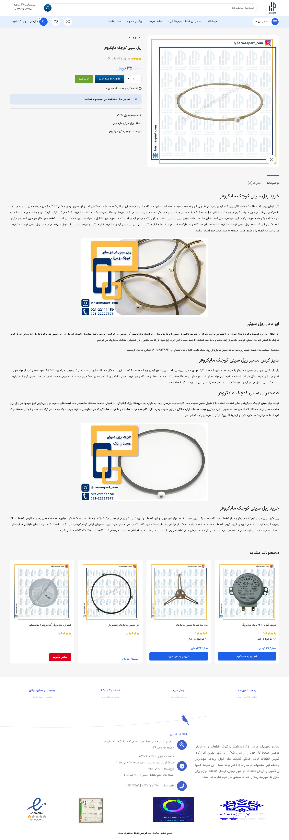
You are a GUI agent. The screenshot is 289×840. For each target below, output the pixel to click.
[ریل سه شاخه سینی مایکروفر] (178, 592)
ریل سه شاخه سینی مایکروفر (227, 350)
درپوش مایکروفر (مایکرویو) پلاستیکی (50, 625)
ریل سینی (179, 370)
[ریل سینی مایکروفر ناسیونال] (110, 592)
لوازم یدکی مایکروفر (120, 131)
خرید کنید (84, 79)
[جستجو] (48, 8)
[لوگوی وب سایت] (272, 8)
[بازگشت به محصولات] (134, 37)
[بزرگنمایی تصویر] (271, 159)
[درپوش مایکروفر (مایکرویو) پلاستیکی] (42, 592)
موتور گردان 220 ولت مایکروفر (259, 625)
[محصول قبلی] (139, 37)
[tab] (273, 181)
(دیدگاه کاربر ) (117, 59)
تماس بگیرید (60, 657)
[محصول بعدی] (129, 37)
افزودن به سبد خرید (109, 79)
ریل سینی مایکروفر (123, 123)
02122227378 (23, 9)
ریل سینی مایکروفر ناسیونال (124, 625)
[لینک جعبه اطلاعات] (247, 694)
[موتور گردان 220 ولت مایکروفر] (247, 592)
